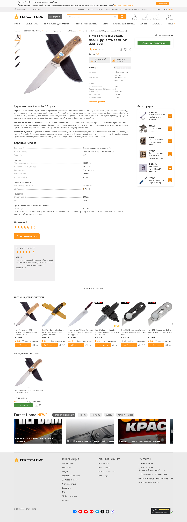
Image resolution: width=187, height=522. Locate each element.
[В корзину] (170, 116)
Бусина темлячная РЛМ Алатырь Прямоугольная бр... (156, 155)
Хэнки (143, 24)
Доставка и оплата (132, 9)
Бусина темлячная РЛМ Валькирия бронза (156, 142)
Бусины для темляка (124, 24)
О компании (79, 9)
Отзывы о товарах (106, 471)
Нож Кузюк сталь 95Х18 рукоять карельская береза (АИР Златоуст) (26, 332)
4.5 (45, 341)
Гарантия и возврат (114, 9)
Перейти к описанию (122, 67)
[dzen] (107, 512)
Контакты (90, 9)
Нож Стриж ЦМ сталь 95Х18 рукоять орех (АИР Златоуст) (28, 391)
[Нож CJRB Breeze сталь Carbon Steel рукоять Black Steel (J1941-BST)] (133, 314)
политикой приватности (123, 5)
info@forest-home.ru (150, 482)
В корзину (24, 345)
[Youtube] (80, 511)
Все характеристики (97, 102)
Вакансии (66, 488)
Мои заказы (103, 463)
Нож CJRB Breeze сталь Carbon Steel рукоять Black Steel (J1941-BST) (133, 332)
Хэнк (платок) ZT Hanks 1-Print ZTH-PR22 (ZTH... (155, 169)
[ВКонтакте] (75, 512)
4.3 (98, 341)
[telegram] (97, 512)
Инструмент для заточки (57, 24)
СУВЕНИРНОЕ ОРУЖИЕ (86, 24)
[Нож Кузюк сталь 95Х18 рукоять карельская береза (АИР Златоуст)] (27, 314)
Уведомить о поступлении (154, 43)
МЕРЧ (105, 24)
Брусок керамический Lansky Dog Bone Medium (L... (157, 117)
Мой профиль (104, 467)
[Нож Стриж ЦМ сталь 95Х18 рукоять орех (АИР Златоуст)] (28, 372)
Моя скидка (103, 475)
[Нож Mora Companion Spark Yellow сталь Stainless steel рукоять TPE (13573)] (53, 314)
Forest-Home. (30, 414)
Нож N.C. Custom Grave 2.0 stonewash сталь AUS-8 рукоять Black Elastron (107, 332)
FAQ (64, 492)
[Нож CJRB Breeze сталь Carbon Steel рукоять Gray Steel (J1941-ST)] (160, 314)
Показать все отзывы (93, 288)
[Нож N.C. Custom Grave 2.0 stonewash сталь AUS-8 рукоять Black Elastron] (107, 314)
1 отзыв (101, 49)
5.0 (18, 341)
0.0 (125, 341)
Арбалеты (157, 24)
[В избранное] (37, 345)
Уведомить (23, 405)
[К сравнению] (33, 345)
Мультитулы (32, 24)
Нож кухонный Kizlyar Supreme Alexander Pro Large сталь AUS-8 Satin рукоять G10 (80, 332)
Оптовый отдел (69, 484)
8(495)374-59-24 (22, 9)
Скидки (100, 9)
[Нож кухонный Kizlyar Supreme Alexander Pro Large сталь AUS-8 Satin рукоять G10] (80, 314)
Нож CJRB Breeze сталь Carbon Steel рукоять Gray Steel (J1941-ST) (160, 332)
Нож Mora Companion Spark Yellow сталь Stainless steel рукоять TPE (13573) (52, 332)
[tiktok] (102, 512)
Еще (144, 9)
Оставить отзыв (27, 236)
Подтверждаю (162, 3)
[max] (112, 512)
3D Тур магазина (69, 496)
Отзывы (65, 500)
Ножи (17, 24)
